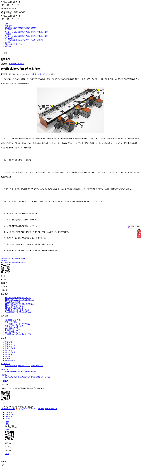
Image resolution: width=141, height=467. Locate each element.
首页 (6, 24)
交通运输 (21, 32)
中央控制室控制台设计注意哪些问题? (17, 324)
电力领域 (14, 32)
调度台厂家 (8, 354)
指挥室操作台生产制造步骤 (14, 308)
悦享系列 (34, 28)
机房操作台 (35, 74)
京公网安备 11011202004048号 (27, 409)
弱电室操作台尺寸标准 (12, 302)
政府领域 (27, 32)
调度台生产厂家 (10, 352)
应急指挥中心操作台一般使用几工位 (17, 310)
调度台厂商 (8, 356)
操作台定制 (43, 74)
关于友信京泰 (9, 38)
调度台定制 (8, 350)
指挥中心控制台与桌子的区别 (15, 306)
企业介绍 (8, 40)
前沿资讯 (8, 42)
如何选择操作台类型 (11, 328)
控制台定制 (8, 344)
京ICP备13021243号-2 (8, 409)
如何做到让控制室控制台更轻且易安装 (18, 298)
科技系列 (14, 28)
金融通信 (34, 32)
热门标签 (48, 409)
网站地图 (41, 409)
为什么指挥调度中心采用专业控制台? (13, 262)
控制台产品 (8, 26)
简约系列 (8, 28)
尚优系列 (27, 28)
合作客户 (34, 40)
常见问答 (21, 44)
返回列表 (4, 260)
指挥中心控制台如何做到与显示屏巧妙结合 (19, 304)
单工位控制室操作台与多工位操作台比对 (18, 312)
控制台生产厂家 (10, 348)
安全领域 (40, 32)
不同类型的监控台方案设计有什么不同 (18, 334)
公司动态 (8, 44)
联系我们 (40, 40)
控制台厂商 (8, 358)
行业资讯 (14, 44)
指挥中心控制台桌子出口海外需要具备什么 (19, 300)
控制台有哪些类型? (11, 322)
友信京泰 (54, 409)
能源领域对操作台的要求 (13, 330)
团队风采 (14, 40)
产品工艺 (27, 40)
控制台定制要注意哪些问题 (14, 326)
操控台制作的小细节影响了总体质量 (13, 258)
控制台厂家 (8, 342)
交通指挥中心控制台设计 (13, 320)
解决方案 (8, 30)
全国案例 (8, 34)
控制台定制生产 (10, 346)
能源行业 (47, 32)
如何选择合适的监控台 (12, 332)
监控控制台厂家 (10, 360)
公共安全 (8, 32)
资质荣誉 (21, 40)
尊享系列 (21, 28)
